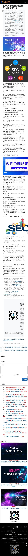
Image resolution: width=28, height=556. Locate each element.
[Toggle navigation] (25, 2)
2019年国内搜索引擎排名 (15, 20)
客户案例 (3, 527)
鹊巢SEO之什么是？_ (14, 431)
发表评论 (25, 379)
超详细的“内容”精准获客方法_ (16, 418)
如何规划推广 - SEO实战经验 (14, 411)
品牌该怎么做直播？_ (14, 409)
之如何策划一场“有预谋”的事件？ (16, 400)
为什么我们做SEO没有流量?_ (14, 413)
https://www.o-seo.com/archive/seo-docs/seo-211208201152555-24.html (11, 293)
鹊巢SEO (17, 22)
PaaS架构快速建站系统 (16, 284)
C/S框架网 (22, 531)
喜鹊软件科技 (18, 281)
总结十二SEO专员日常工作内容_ (16, 402)
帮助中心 (20, 527)
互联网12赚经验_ (15, 389)
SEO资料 (15, 527)
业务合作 (9, 527)
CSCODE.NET (15, 531)
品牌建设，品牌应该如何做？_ (16, 404)
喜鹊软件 (9, 531)
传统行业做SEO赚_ (15, 395)
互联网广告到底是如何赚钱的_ (15, 436)
